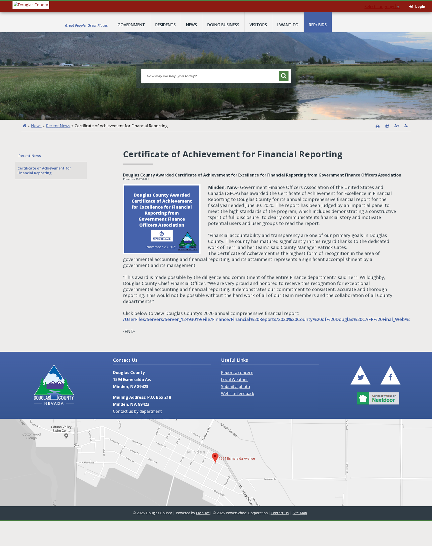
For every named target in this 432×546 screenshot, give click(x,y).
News (36, 125)
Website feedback (237, 393)
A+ (397, 125)
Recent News (58, 125)
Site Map (300, 512)
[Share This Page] (387, 126)
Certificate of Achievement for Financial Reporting (44, 170)
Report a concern (237, 372)
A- (406, 125)
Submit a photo (235, 386)
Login (420, 6)
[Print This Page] (377, 126)
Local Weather (234, 379)
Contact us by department (137, 411)
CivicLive (203, 512)
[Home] (25, 125)
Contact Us (280, 512)
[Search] (283, 76)
